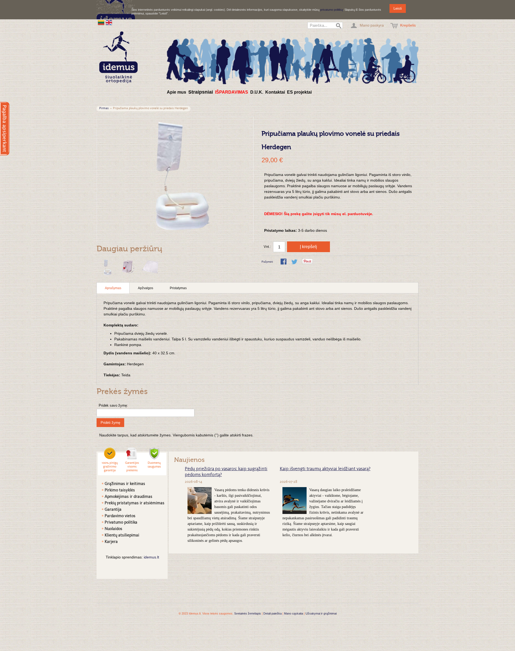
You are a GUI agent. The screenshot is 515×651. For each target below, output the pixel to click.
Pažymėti (267, 261)
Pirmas (104, 108)
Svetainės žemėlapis (247, 613)
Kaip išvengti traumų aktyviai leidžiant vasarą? (325, 469)
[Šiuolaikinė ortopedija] (292, 59)
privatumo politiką (331, 9)
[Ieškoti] (339, 26)
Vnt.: (267, 247)
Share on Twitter (294, 262)
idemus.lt (151, 557)
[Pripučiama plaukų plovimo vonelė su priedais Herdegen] (106, 267)
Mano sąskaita (293, 613)
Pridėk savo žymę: (113, 405)
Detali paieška (272, 613)
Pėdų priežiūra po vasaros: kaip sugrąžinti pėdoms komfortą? (226, 472)
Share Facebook (284, 262)
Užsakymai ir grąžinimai (321, 613)
